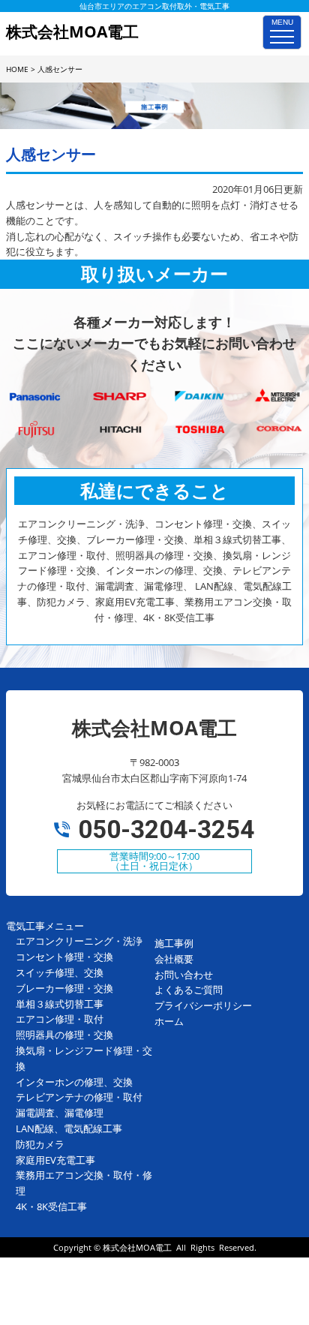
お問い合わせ (183, 974)
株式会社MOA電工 (137, 1247)
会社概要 (174, 959)
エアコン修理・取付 (60, 1019)
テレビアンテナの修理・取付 (79, 1097)
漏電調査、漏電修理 (60, 1112)
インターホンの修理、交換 (74, 1082)
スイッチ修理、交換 (60, 972)
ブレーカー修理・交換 (64, 988)
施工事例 (174, 943)
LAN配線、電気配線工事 (69, 1128)
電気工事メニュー (45, 926)
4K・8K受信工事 (51, 1206)
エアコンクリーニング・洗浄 (79, 941)
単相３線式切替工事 (60, 1004)
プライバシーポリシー (203, 1005)
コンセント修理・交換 (64, 956)
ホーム (169, 1021)
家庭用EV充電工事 (55, 1160)
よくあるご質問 (188, 989)
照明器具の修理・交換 (64, 1034)
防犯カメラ (40, 1144)
